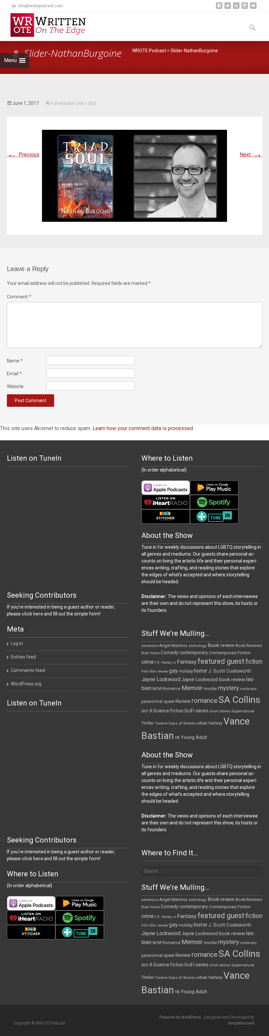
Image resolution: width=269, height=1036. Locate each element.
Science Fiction (168, 710)
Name (15, 360)
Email (14, 373)
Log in (17, 643)
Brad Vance (150, 653)
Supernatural (242, 711)
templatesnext (241, 1023)
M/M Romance (166, 688)
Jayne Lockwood (160, 679)
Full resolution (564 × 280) (73, 103)
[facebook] (219, 8)
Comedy (169, 652)
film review (159, 671)
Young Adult (194, 737)
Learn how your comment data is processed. (143, 428)
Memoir (192, 688)
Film (145, 671)
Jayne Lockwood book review (213, 679)
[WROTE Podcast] (51, 25)
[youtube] (253, 8)
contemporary (193, 652)
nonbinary (248, 689)
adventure (149, 646)
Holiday (186, 671)
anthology (198, 645)
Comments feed (28, 670)
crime (147, 662)
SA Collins (239, 699)
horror (200, 671)
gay (173, 671)
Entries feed (23, 656)
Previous (23, 154)
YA (177, 737)
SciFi (189, 711)
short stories (220, 711)
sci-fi (146, 711)
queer (169, 701)
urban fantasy (209, 723)
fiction (253, 661)
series (202, 711)
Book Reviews (249, 645)
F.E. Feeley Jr (165, 662)
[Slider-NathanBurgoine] (134, 175)
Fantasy (187, 661)
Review (183, 701)
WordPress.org (26, 683)
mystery (228, 688)
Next (251, 154)
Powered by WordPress (180, 1017)
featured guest (220, 661)
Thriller (147, 723)
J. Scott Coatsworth (229, 671)
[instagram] (244, 8)
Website (15, 386)
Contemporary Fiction (230, 652)
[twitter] (227, 8)
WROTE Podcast (149, 50)
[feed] (236, 8)
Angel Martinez (173, 645)
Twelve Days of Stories (175, 723)
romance (204, 700)
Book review (221, 645)
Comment (19, 296)
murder (210, 688)
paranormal (152, 701)
